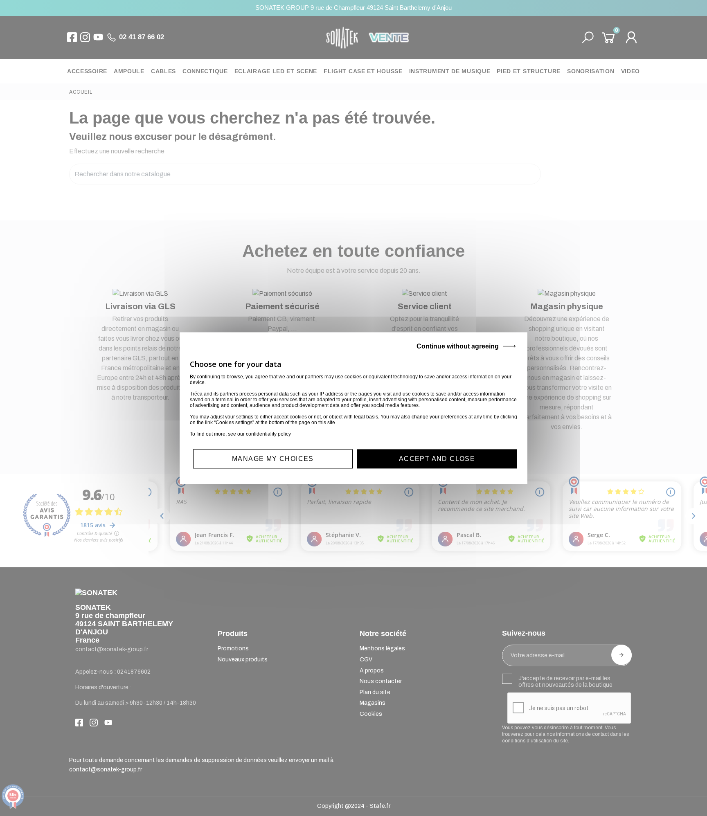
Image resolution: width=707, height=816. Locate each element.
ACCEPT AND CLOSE (437, 458)
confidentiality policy (268, 434)
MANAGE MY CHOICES (273, 458)
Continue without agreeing (458, 346)
